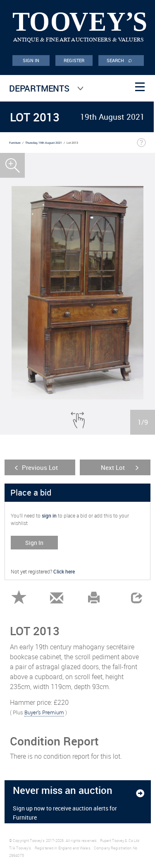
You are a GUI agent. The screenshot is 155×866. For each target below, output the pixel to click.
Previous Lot (40, 467)
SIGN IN (31, 60)
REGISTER (74, 60)
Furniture (15, 143)
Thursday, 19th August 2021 (43, 143)
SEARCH (119, 59)
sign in (49, 515)
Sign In (34, 543)
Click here (64, 571)
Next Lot (113, 467)
